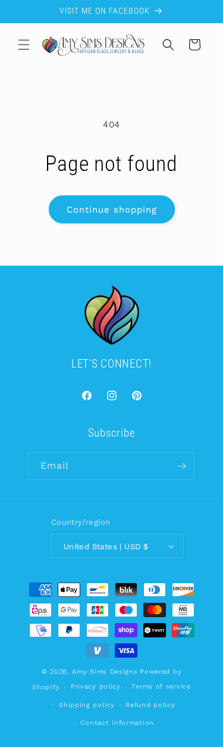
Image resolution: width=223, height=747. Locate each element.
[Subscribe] (181, 466)
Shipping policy (87, 705)
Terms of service (160, 686)
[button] (24, 45)
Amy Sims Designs (104, 672)
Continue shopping (112, 209)
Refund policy (150, 705)
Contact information (117, 723)
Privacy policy (96, 686)
